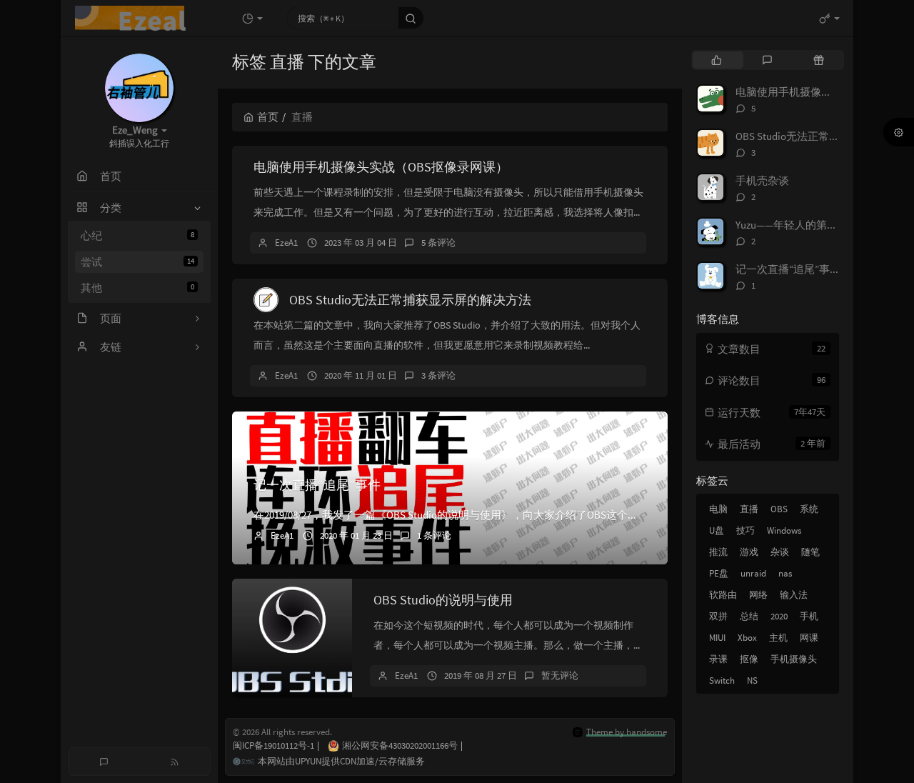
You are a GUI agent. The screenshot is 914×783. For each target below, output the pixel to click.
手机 (809, 616)
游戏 (749, 552)
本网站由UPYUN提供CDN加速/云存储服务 (341, 761)
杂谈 (779, 552)
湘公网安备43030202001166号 (402, 745)
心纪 (137, 235)
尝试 (137, 262)
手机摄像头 (793, 659)
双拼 (718, 616)
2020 (779, 616)
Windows (784, 530)
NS (752, 680)
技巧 (745, 530)
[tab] (716, 60)
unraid (753, 573)
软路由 (723, 595)
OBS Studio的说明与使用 (443, 600)
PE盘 (718, 573)
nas (785, 573)
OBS (779, 509)
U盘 (716, 530)
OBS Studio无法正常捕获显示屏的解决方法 (410, 299)
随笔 (810, 552)
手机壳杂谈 (762, 180)
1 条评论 (434, 535)
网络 (758, 595)
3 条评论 (438, 375)
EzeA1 (286, 242)
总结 (749, 616)
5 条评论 (438, 242)
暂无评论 (559, 675)
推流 (718, 552)
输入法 (794, 595)
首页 (267, 117)
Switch (722, 680)
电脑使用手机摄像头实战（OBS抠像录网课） (380, 167)
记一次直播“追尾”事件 (317, 485)
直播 (749, 509)
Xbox (747, 638)
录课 (718, 659)
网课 (809, 638)
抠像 (749, 659)
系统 (809, 509)
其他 (137, 287)
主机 (778, 638)
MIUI (717, 638)
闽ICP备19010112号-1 (276, 745)
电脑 (718, 509)
